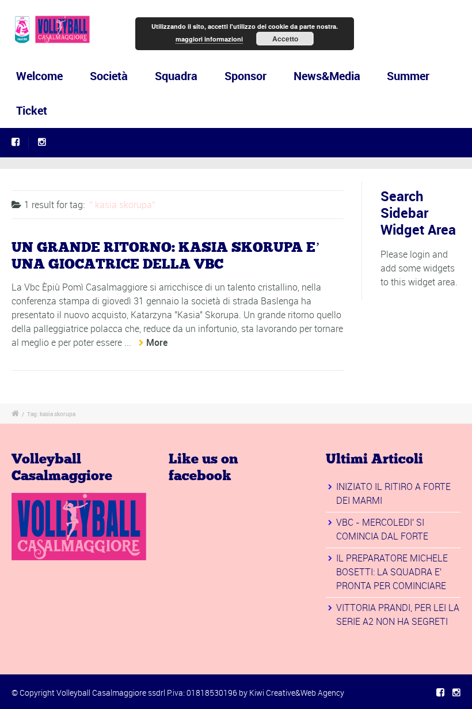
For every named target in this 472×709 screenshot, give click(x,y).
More (157, 342)
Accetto (285, 38)
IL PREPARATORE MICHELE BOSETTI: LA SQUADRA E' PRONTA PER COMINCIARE (392, 572)
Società (109, 76)
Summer (408, 76)
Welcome (39, 76)
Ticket (31, 110)
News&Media (327, 76)
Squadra (176, 76)
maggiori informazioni (209, 39)
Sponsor (245, 76)
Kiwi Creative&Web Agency (296, 692)
